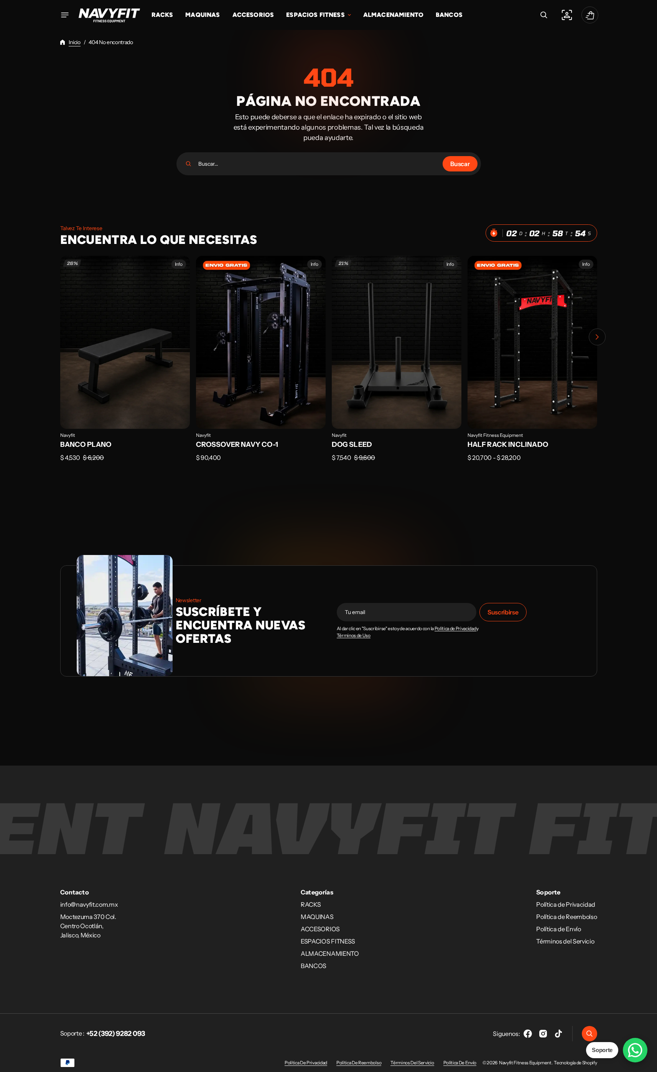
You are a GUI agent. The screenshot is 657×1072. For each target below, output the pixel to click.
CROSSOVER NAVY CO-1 (237, 444)
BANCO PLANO (86, 444)
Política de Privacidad (455, 628)
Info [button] (179, 264)
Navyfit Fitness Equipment (495, 435)
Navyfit (67, 435)
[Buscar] (188, 164)
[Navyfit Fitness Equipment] (109, 15)
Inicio (75, 42)
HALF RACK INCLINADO (508, 444)
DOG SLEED (352, 444)
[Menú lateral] (64, 15)
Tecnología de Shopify (575, 1062)
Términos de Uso (353, 635)
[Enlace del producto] (125, 364)
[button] (543, 15)
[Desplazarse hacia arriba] (648, 1063)
